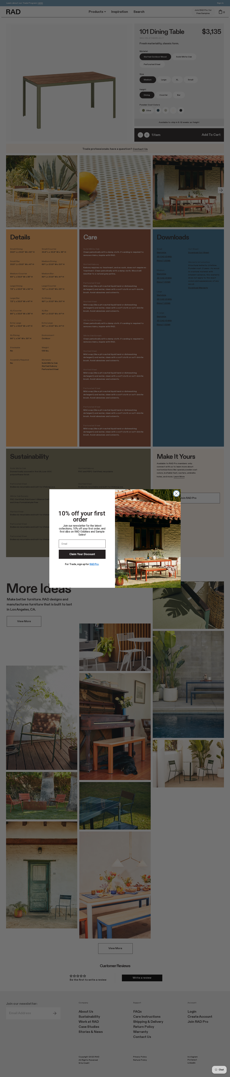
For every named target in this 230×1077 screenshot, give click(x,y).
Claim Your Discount (82, 554)
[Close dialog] (176, 493)
